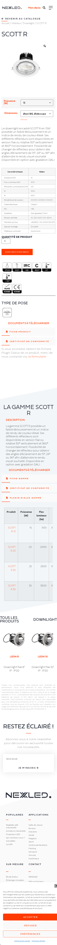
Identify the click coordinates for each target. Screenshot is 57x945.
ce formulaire (37, 356)
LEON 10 (16, 656)
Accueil (5, 23)
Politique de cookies (22, 941)
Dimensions (10, 113)
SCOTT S (45, 656)
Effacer (24, 119)
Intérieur (16, 23)
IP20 (7, 270)
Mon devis (34, 7)
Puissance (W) (9, 102)
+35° (7, 281)
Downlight (28, 23)
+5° (46, 270)
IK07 (17, 270)
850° (37, 270)
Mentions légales (38, 941)
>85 (27, 270)
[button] (44, 7)
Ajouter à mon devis (17, 252)
